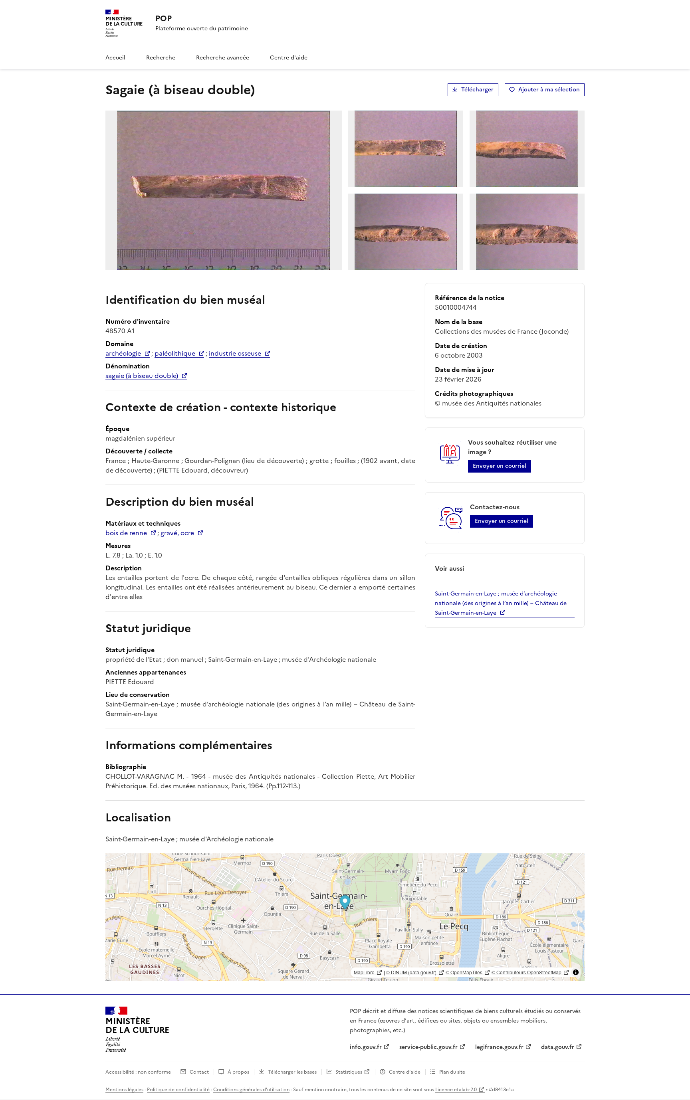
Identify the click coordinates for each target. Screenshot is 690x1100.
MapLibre (364, 972)
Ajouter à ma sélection (549, 89)
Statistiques (348, 1072)
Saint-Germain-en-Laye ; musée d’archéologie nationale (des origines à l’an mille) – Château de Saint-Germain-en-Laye (501, 603)
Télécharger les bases (292, 1072)
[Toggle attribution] (576, 972)
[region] (345, 917)
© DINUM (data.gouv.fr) (411, 972)
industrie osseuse (235, 353)
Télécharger (477, 89)
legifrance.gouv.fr (499, 1047)
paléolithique (175, 353)
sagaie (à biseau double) (141, 375)
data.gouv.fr (557, 1047)
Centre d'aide (288, 57)
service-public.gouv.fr (428, 1047)
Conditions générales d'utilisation (251, 1089)
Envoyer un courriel (499, 466)
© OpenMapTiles (464, 972)
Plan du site (452, 1072)
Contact (199, 1072)
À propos (238, 1072)
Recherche (160, 57)
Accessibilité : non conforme (138, 1072)
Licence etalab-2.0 (456, 1089)
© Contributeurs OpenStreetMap (526, 972)
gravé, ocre (177, 533)
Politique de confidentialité (178, 1089)
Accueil (115, 57)
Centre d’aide (404, 1072)
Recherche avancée (222, 57)
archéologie (123, 353)
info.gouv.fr (366, 1047)
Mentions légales (124, 1089)
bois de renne (126, 533)
